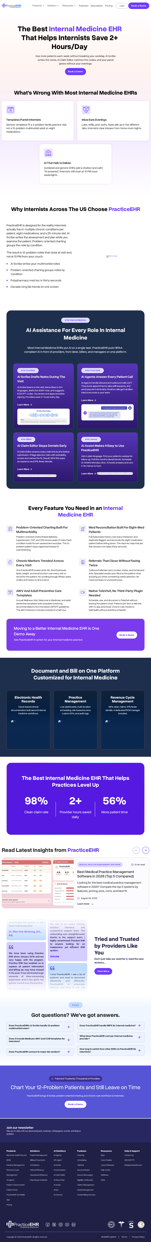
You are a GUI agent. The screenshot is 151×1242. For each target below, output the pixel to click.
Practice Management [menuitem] (15, 1165)
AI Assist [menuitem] (57, 1185)
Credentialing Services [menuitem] (86, 1194)
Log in (122, 6)
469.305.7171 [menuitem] (129, 1160)
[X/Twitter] (54, 1225)
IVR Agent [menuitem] (58, 1160)
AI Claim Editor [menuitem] (59, 1175)
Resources (68, 5)
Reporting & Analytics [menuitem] (38, 1180)
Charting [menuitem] (80, 1155)
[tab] (40, 1027)
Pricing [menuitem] (9, 1204)
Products (37, 5)
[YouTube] (67, 1225)
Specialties (97, 5)
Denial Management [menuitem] (85, 1190)
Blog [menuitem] (102, 1155)
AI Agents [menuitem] (10, 1180)
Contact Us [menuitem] (129, 1155)
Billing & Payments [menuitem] (37, 1160)
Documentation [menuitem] (83, 1170)
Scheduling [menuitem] (81, 1160)
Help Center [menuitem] (105, 1170)
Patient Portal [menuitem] (11, 1190)
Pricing (109, 5)
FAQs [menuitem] (103, 1180)
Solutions (52, 5)
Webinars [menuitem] (104, 1175)
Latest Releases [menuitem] (107, 1165)
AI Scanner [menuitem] (58, 1194)
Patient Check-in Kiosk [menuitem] (15, 1185)
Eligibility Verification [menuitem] (85, 1180)
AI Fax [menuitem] (56, 1190)
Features (83, 5)
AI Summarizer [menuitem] (59, 1170)
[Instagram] (61, 1225)
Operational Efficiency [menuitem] (39, 1175)
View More (103, 971)
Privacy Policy (138, 1237)
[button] (145, 850)
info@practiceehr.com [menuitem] (133, 1165)
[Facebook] (48, 1225)
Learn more (83, 903)
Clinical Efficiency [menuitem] (37, 1170)
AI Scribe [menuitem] (57, 1165)
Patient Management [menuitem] (38, 1155)
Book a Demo (138, 5)
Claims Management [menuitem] (85, 1185)
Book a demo (126, 635)
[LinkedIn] (74, 1225)
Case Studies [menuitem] (106, 1160)
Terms (124, 1237)
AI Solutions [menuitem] (35, 1165)
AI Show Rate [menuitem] (59, 1180)
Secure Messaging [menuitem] (85, 1175)
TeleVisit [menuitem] (80, 1165)
